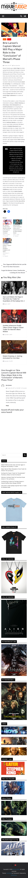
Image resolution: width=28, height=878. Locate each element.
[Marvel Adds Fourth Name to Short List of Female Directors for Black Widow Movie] (17, 221)
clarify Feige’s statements (9, 95)
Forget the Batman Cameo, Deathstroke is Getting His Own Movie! (13, 272)
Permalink (24, 388)
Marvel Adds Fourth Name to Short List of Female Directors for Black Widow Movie (17, 229)
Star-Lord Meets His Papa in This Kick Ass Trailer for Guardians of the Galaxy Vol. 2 (13, 299)
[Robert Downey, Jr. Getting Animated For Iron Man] (14, 341)
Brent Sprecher (16, 65)
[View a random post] (25, 16)
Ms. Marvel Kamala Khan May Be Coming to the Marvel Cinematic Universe (7, 229)
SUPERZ (9, 39)
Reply (7, 405)
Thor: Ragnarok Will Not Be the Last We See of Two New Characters (14, 265)
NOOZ (4, 39)
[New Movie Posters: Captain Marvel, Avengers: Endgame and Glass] (7, 240)
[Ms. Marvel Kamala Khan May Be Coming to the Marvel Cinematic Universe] (7, 221)
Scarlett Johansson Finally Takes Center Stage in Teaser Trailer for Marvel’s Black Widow (13, 328)
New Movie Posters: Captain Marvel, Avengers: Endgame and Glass (7, 247)
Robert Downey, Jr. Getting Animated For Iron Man (12, 357)
